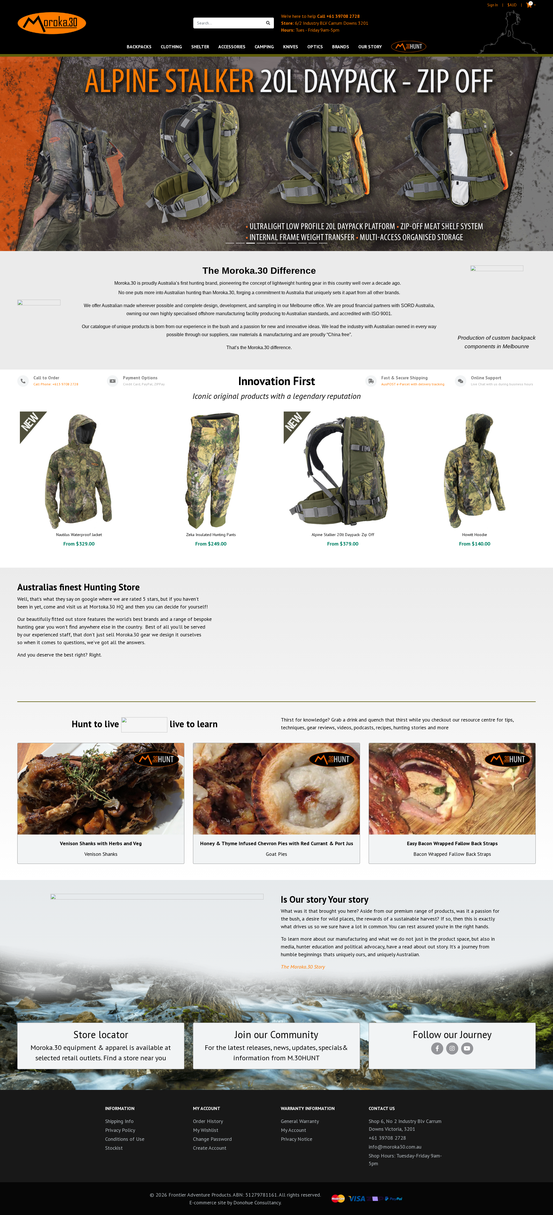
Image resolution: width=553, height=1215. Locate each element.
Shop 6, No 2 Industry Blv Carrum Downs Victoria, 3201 (405, 1125)
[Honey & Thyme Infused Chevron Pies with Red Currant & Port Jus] (276, 789)
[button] (41, 153)
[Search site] (268, 23)
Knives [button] (290, 46)
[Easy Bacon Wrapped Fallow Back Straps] (452, 789)
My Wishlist (205, 1130)
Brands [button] (340, 46)
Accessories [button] (231, 46)
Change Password (212, 1139)
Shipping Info (119, 1121)
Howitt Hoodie (474, 534)
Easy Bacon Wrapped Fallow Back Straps (452, 843)
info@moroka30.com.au (395, 1146)
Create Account (209, 1148)
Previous (10, 488)
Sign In (492, 5)
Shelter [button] (200, 46)
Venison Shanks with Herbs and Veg (101, 843)
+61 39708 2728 (343, 16)
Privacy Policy (120, 1130)
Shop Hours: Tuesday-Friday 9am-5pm (405, 1159)
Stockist (114, 1148)
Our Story (370, 46)
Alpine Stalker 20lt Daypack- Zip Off (343, 534)
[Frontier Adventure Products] (51, 23)
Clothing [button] (171, 46)
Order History (208, 1121)
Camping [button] (264, 46)
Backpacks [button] (139, 46)
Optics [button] (315, 46)
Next (543, 488)
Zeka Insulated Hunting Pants (211, 534)
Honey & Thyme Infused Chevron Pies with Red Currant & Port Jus (276, 843)
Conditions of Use (124, 1139)
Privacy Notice (296, 1139)
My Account (293, 1130)
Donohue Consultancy (257, 1202)
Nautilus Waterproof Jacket (79, 534)
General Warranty (300, 1121)
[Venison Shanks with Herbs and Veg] (101, 789)
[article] (79, 485)
